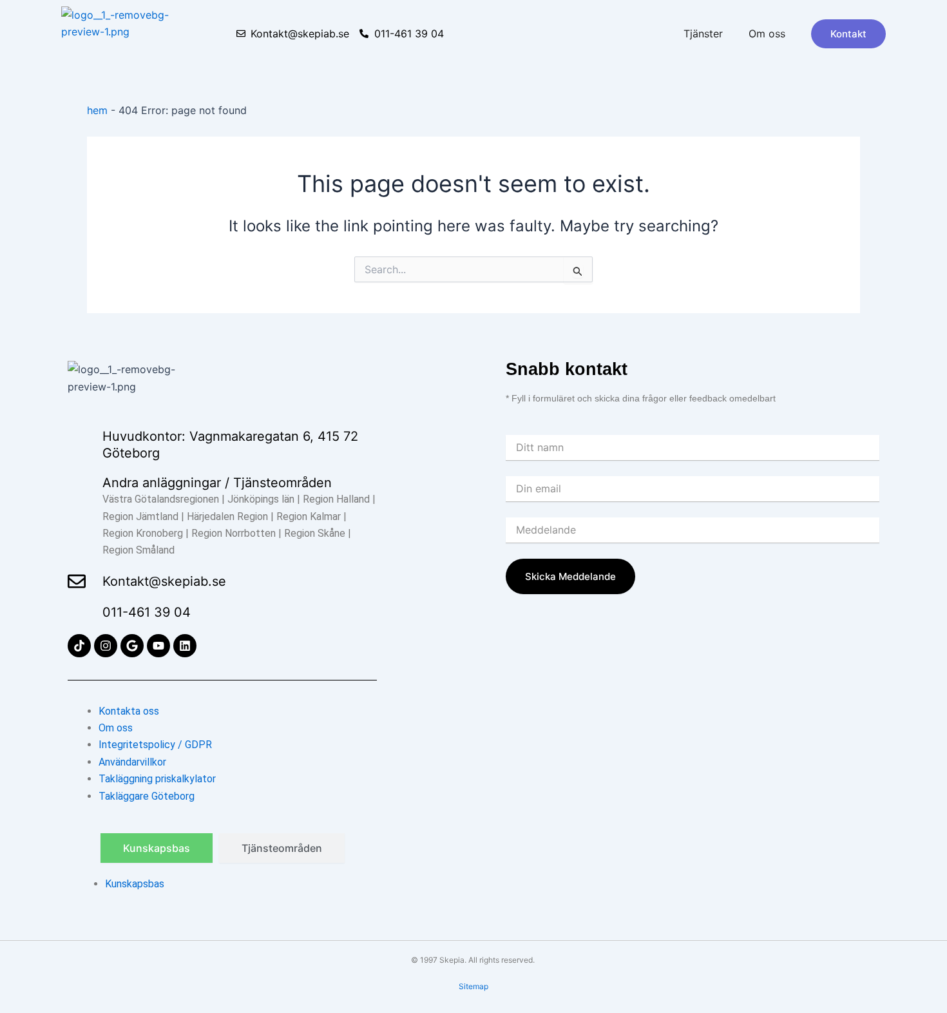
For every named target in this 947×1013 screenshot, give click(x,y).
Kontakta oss (129, 711)
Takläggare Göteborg (147, 796)
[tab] (156, 848)
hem (97, 110)
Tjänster (703, 33)
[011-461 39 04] (77, 612)
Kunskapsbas (134, 884)
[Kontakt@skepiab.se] (77, 581)
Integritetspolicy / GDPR (155, 744)
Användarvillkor (132, 762)
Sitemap (473, 986)
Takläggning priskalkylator (157, 779)
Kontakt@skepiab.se (164, 581)
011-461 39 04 (146, 612)
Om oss (767, 33)
